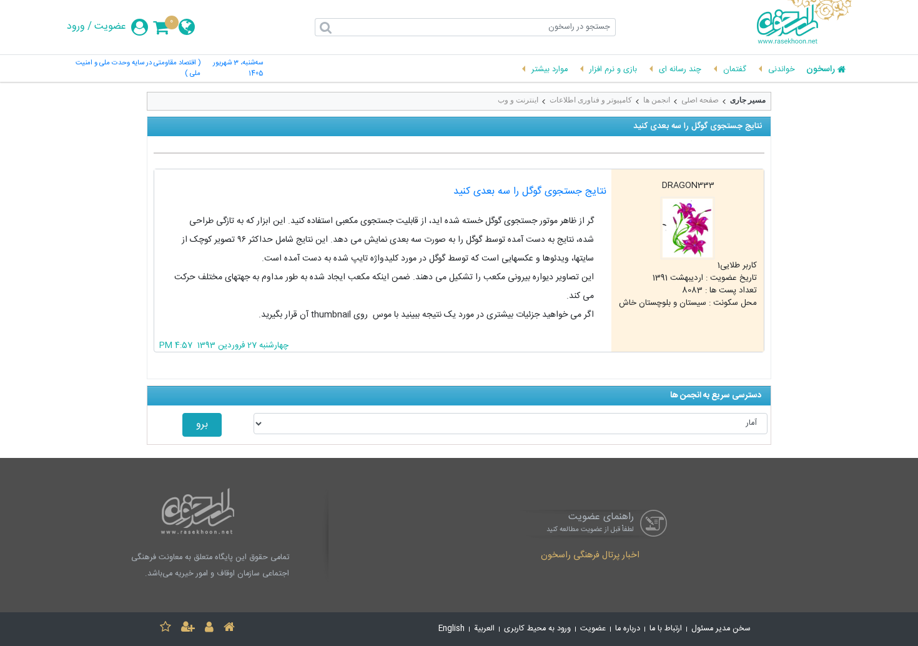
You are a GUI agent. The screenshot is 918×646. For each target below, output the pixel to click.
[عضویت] (188, 629)
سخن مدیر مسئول (721, 628)
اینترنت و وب (518, 100)
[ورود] (209, 629)
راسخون (820, 70)
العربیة (484, 628)
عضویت (110, 26)
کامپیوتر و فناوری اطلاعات (591, 100)
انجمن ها (656, 100)
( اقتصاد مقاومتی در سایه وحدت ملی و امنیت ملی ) (138, 68)
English (451, 628)
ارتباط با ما (665, 628)
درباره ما (627, 628)
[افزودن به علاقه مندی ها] (165, 629)
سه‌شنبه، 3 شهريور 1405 (238, 68)
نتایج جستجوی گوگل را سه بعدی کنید (529, 191)
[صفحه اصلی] (229, 629)
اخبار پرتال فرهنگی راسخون (590, 556)
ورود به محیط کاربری (537, 628)
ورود (76, 26)
